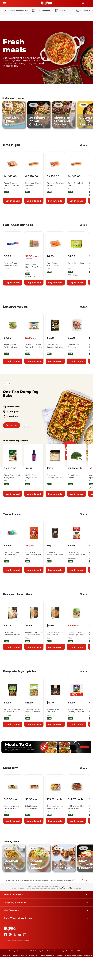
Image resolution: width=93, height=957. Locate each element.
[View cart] (88, 3)
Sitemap (12, 951)
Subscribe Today (80, 880)
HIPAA (79, 951)
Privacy (20, 951)
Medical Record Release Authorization (14, 955)
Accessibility (88, 955)
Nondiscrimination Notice (73, 955)
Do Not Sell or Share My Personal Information (40, 951)
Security (61, 951)
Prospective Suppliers (46, 955)
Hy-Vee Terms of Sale (64, 888)
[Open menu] (4, 3)
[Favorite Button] (21, 105)
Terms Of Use (70, 951)
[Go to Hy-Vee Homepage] (46, 3)
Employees (33, 955)
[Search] (83, 3)
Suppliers (59, 955)
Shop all (84, 145)
